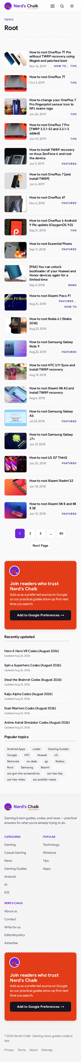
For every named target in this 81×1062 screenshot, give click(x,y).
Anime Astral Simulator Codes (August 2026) (37, 722)
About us (10, 911)
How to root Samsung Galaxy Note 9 (51, 344)
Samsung (27, 767)
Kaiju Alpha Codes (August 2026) (28, 694)
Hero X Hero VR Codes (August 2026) (31, 651)
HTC (27, 755)
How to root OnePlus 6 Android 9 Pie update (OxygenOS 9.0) (52, 223)
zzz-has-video (16, 779)
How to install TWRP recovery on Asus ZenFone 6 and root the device (52, 154)
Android (10, 877)
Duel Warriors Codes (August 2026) (30, 708)
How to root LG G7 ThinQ (48, 458)
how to (60, 66)
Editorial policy (14, 935)
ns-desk (32, 761)
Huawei (42, 755)
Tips (73, 66)
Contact (10, 919)
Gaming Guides (58, 749)
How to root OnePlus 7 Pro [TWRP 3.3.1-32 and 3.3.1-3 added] (49, 129)
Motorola (13, 761)
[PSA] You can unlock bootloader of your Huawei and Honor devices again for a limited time (52, 273)
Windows (49, 853)
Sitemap (46, 1050)
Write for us (12, 927)
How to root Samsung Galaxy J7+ (51, 437)
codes (36, 749)
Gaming (10, 845)
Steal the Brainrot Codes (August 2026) (33, 680)
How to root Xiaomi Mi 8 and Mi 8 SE (52, 506)
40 (61, 533)
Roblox (60, 761)
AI (5, 885)
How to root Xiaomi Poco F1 (50, 296)
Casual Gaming (15, 853)
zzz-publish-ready (44, 779)
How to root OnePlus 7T (47, 77)
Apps (47, 869)
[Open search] (62, 6)
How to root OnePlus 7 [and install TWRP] (50, 176)
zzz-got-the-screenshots (23, 773)
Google (12, 755)
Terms (22, 1050)
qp (46, 761)
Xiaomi (45, 767)
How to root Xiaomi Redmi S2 (51, 481)
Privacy (9, 1050)
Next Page (40, 546)
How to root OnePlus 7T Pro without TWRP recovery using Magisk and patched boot (52, 56)
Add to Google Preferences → (40, 615)
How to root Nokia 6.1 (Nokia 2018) (50, 321)
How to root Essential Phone (50, 244)
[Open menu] (52, 6)
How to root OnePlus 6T (47, 197)
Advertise (11, 943)
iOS (6, 892)
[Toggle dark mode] (72, 6)
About (33, 1050)
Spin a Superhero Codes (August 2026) (32, 665)
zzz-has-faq (54, 773)
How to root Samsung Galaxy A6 (51, 413)
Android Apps (16, 749)
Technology (51, 845)
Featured (69, 163)
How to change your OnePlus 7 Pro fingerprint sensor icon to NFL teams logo (52, 104)
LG (56, 755)
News (72, 285)
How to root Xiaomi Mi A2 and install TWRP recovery (51, 390)
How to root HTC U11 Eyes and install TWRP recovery (52, 367)
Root (10, 767)
